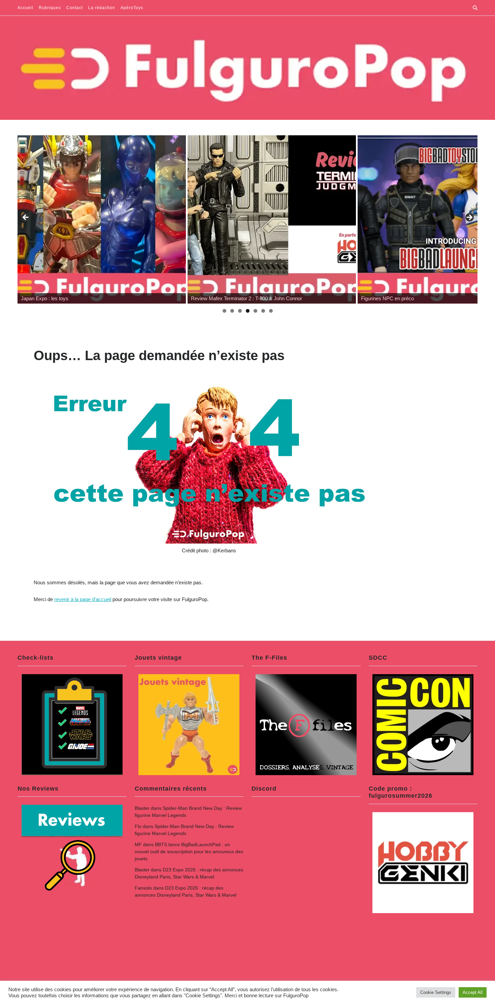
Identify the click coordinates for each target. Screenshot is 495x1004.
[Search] (475, 7)
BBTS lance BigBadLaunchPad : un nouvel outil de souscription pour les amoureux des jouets (189, 851)
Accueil (25, 7)
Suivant (469, 218)
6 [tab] (263, 311)
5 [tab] (255, 311)
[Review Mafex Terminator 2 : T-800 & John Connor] (269, 219)
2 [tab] (232, 311)
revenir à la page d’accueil (82, 599)
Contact (74, 7)
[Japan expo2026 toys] (99, 219)
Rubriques (50, 7)
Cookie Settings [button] (435, 992)
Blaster (142, 808)
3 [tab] (240, 311)
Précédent (26, 218)
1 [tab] (224, 311)
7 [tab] (271, 311)
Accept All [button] (473, 992)
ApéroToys (132, 7)
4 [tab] (248, 311)
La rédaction (101, 7)
